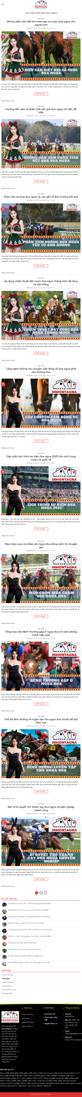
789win (23, 1083)
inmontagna (47, 1094)
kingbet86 (18, 1076)
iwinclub (73, 1081)
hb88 (29, 1081)
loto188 (13, 1078)
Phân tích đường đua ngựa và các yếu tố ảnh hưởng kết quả (41, 196)
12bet (24, 1078)
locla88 (49, 1081)
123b (64, 1081)
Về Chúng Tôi (50, 1014)
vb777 (19, 1078)
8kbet (63, 1083)
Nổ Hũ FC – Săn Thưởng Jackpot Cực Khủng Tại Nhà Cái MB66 (29, 936)
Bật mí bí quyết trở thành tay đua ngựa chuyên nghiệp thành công (41, 808)
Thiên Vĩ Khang (50, 28)
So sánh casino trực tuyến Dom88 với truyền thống (25, 956)
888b (16, 1073)
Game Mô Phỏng (7, 982)
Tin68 (20, 1086)
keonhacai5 (60, 1078)
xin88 (30, 1073)
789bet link (47, 1086)
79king (46, 1078)
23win (35, 1073)
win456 (9, 1083)
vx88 (48, 1076)
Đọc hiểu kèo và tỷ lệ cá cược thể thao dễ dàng (24, 949)
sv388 (6, 1073)
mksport (3, 1083)
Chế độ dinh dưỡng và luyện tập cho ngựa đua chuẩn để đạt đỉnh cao (41, 721)
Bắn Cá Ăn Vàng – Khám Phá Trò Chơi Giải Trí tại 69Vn (26, 923)
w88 (55, 1073)
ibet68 (11, 1076)
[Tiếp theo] (45, 893)
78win (19, 1081)
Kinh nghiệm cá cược (9, 990)
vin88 (21, 1073)
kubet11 (72, 1073)
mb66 (55, 1081)
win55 (72, 1083)
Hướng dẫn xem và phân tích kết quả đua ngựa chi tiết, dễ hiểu (41, 110)
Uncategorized (7, 993)
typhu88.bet (49, 1083)
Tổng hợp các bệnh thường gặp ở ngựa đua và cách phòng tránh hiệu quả (41, 633)
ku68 (71, 1078)
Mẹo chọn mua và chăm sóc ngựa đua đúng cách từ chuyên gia (41, 545)
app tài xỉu (31, 1086)
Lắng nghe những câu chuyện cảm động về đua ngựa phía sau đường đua (41, 370)
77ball (39, 1081)
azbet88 (37, 1076)
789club (39, 1086)
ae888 (13, 1081)
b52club (3, 1086)
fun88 (40, 1073)
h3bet (30, 1076)
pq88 (6, 1076)
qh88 (60, 1081)
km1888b (53, 1076)
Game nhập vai (7, 986)
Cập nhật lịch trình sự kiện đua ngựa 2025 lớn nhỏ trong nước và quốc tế (41, 458)
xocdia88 (41, 1083)
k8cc (2, 1073)
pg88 (26, 1073)
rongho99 (61, 1076)
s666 (12, 1073)
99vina (57, 1083)
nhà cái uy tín (48, 1073)
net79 (40, 1078)
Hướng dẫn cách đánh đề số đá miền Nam (22, 943)
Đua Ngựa (41, 18)
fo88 (8, 1086)
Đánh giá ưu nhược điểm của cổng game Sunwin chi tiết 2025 (29, 917)
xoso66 (78, 1083)
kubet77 (3, 1081)
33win (25, 1086)
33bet (25, 1076)
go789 (76, 1078)
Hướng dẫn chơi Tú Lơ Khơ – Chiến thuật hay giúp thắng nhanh (29, 903)
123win (35, 1078)
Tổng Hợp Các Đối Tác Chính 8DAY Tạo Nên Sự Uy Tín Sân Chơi (30, 930)
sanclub (34, 1083)
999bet (29, 1078)
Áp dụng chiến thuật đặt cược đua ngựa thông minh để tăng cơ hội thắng (41, 282)
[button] (3, 4)
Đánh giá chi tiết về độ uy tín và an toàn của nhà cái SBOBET (28, 910)
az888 (24, 1081)
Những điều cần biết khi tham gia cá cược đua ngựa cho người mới (41, 23)
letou (2, 1076)
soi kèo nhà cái (63, 1073)
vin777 (77, 1073)
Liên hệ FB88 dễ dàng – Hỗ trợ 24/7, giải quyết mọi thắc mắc (29, 962)
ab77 (44, 1081)
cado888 (16, 1083)
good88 (52, 1078)
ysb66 (42, 1076)
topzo (34, 1081)
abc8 (68, 1083)
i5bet (8, 1081)
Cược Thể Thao (7, 975)
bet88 (7, 1078)
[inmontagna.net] (41, 4)
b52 (68, 1081)
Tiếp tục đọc (41, 94)
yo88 (67, 1076)
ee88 (28, 1083)
